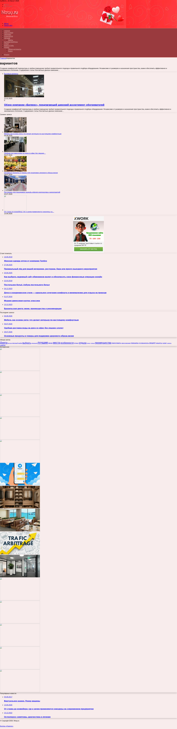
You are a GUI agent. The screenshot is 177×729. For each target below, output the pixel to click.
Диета (3, 342)
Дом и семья (8, 33)
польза (93, 343)
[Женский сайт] (9, 20)
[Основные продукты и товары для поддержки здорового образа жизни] (15, 171)
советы (2, 345)
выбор (20, 343)
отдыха (82, 343)
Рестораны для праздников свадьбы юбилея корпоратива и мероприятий (32, 192)
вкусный (15, 343)
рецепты (159, 343)
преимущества (103, 342)
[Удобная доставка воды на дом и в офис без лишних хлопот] (15, 151)
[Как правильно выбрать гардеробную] (20, 508)
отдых (76, 343)
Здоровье (7, 34)
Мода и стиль (9, 45)
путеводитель (144, 343)
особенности (67, 343)
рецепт (152, 343)
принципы (135, 343)
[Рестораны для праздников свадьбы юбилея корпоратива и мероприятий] (15, 190)
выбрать (26, 343)
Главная (3, 58)
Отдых (6, 44)
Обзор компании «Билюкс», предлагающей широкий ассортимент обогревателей (54, 104)
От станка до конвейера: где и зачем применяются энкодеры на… (29, 212)
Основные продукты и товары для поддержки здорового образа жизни (31, 173)
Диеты (10, 40)
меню (50, 343)
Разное (6, 47)
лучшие (42, 342)
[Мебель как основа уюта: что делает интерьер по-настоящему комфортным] (15, 132)
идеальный (34, 343)
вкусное (10, 343)
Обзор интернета (14, 49)
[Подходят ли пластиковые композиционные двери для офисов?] (20, 577)
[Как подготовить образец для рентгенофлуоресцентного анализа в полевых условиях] (20, 691)
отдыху (89, 343)
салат (165, 343)
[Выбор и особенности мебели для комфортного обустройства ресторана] (20, 531)
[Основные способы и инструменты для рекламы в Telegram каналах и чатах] (20, 485)
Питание (7, 38)
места (56, 342)
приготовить (116, 343)
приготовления (125, 343)
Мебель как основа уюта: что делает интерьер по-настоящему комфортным (32, 134)
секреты (169, 343)
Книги (10, 51)
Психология (8, 36)
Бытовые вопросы (11, 42)
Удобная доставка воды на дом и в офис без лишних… (25, 153)
